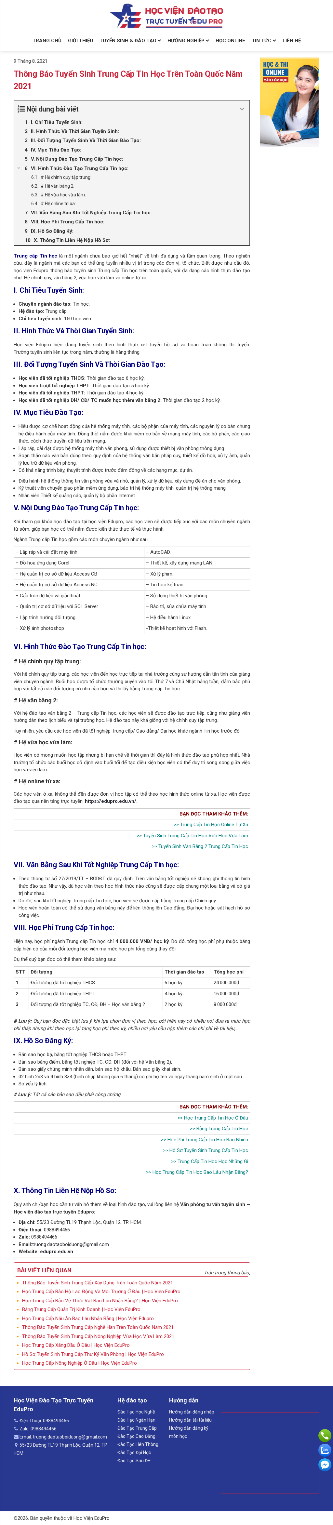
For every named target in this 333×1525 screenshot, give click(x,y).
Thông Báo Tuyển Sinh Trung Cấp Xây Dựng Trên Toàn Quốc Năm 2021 (97, 1283)
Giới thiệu (80, 41)
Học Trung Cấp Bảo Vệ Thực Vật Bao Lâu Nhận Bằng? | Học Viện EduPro (100, 1301)
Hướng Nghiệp (186, 41)
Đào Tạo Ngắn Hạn (136, 1420)
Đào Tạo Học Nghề (136, 1411)
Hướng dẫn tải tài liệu (190, 1420)
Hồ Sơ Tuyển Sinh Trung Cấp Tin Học (208, 1150)
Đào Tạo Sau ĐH (134, 1460)
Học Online (230, 41)
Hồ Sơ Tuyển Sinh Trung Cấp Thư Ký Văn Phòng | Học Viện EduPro (93, 1354)
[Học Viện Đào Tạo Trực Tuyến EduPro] (166, 16)
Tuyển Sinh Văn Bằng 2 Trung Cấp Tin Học (203, 846)
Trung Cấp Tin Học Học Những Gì (213, 1161)
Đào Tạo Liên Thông (137, 1444)
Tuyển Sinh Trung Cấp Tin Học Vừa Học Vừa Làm (195, 836)
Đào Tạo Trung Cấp (137, 1428)
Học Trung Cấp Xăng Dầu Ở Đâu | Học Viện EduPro (76, 1345)
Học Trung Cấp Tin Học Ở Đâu (216, 1118)
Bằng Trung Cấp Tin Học (222, 1129)
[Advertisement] (270, 1452)
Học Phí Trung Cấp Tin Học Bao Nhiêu (207, 1140)
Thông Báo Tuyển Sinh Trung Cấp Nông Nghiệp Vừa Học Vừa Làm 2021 (98, 1336)
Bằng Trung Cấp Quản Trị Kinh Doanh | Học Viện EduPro (81, 1309)
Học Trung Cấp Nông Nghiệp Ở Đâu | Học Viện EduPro (79, 1363)
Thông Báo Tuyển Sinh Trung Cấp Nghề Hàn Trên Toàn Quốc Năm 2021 (98, 1327)
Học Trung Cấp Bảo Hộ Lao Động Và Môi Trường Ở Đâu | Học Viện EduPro (101, 1291)
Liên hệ (292, 41)
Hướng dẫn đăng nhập (191, 1411)
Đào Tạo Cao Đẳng (136, 1436)
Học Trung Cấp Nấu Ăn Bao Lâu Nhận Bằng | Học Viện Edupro (88, 1318)
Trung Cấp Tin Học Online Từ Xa (214, 825)
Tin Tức (262, 41)
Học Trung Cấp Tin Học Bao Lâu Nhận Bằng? (200, 1172)
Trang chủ (47, 41)
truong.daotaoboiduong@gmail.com (70, 1244)
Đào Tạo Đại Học (134, 1452)
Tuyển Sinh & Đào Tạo (128, 41)
